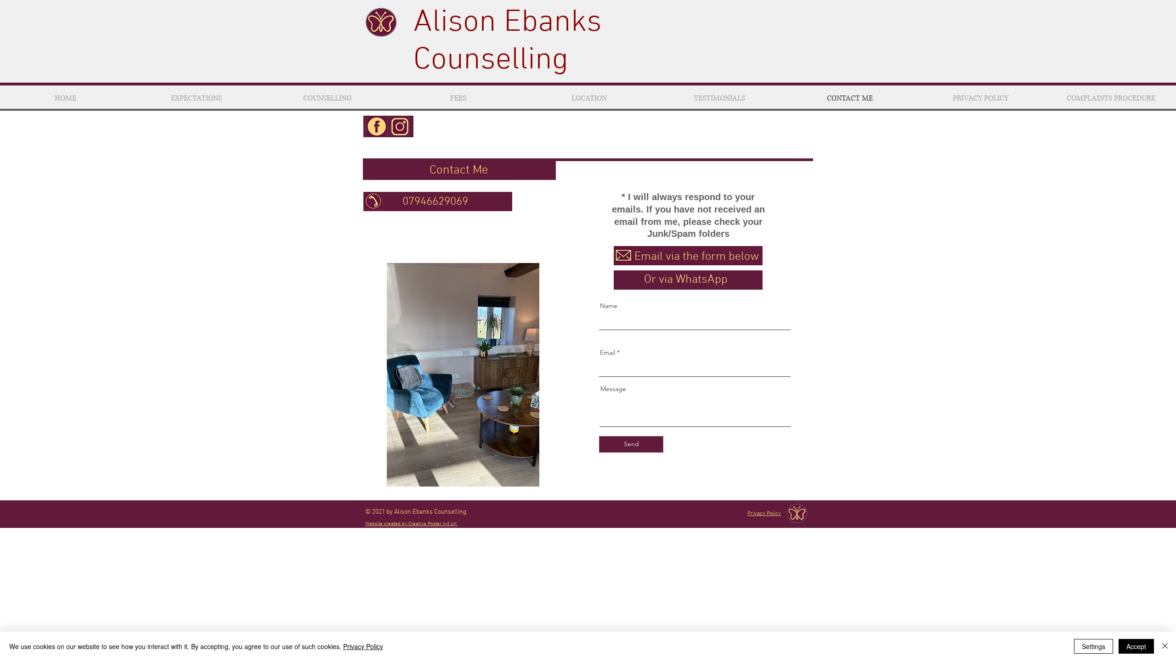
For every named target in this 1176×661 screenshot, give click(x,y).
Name (608, 305)
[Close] (1164, 646)
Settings (1093, 646)
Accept (1136, 646)
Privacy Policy (363, 646)
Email (607, 352)
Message (613, 389)
